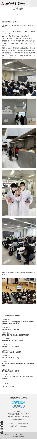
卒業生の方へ (14, 426)
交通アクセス (13, 423)
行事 (29, 25)
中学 (21, 25)
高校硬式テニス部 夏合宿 (10, 346)
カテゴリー (5, 383)
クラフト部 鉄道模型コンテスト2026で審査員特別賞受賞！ (18, 378)
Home (14, 411)
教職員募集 (23, 426)
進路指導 (17, 416)
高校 (33, 25)
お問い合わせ (25, 416)
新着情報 (16, 25)
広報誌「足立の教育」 (14, 414)
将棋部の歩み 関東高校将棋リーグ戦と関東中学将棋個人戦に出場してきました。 (18, 323)
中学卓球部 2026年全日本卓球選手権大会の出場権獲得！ (18, 364)
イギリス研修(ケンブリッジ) (10, 358)
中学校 (25, 25)
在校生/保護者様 (23, 423)
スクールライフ (25, 414)
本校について (21, 411)
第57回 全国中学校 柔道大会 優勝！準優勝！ (15, 335)
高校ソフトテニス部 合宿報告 (11, 352)
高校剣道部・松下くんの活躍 (10, 329)
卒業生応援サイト (18, 419)
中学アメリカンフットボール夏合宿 (12, 340)
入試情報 (10, 416)
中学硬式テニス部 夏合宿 (10, 371)
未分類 (4, 26)
